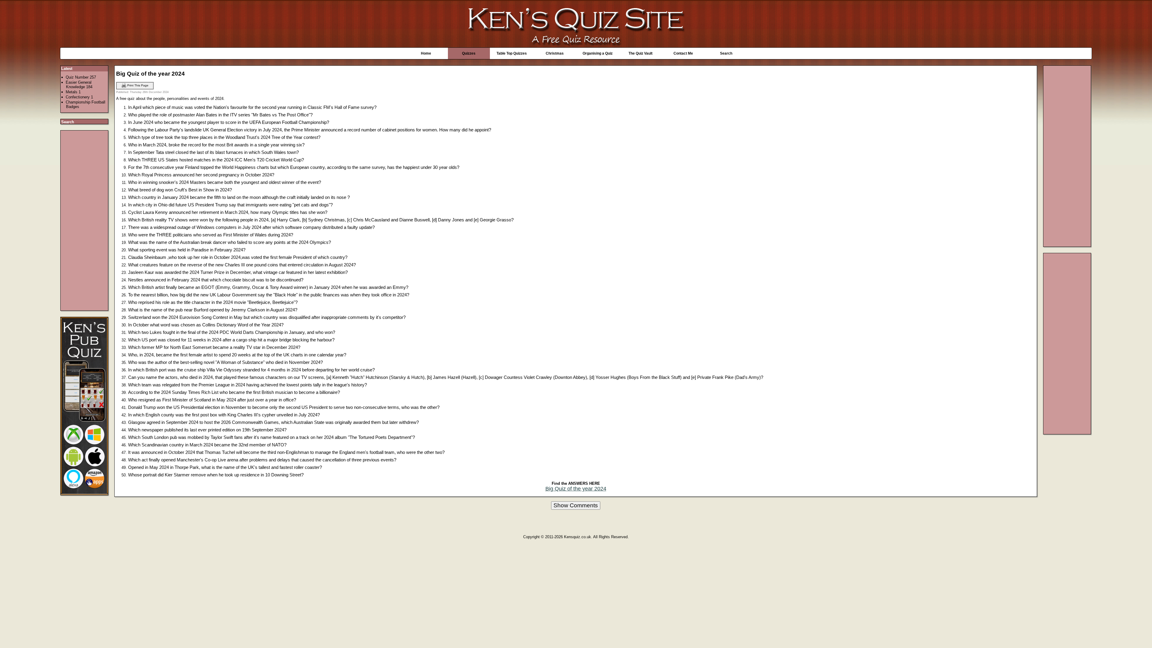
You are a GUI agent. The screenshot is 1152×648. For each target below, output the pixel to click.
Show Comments (576, 505)
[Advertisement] (85, 220)
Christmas (555, 53)
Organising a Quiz (598, 53)
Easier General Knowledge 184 (79, 84)
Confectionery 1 (79, 97)
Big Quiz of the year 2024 (575, 489)
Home (426, 53)
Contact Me (683, 53)
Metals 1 (73, 92)
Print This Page (137, 85)
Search (726, 53)
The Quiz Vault (640, 53)
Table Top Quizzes (511, 53)
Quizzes (469, 53)
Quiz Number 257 (81, 77)
